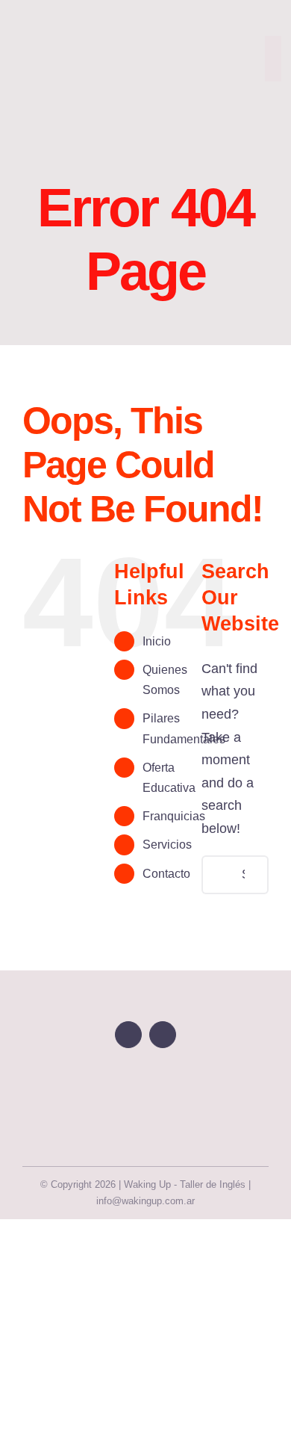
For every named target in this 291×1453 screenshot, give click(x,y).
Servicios (167, 844)
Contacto (166, 873)
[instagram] (275, 88)
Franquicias (174, 816)
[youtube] (128, 1034)
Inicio (157, 641)
